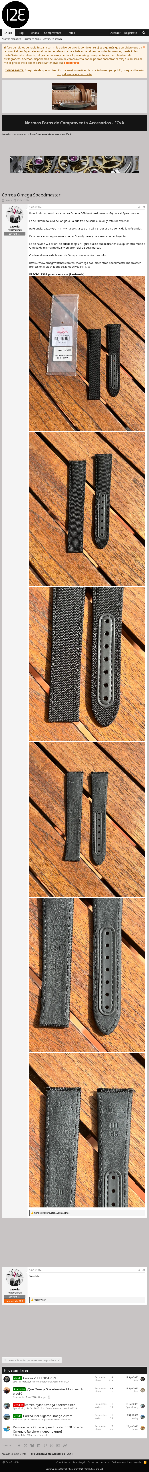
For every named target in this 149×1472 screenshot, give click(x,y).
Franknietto (18, 1397)
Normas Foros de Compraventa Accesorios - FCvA (74, 123)
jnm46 (135, 1429)
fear (136, 1391)
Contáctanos (63, 1462)
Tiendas (34, 32)
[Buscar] (143, 32)
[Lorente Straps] (74, 97)
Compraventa (52, 32)
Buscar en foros (32, 38)
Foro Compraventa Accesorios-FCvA (51, 1381)
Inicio (8, 32)
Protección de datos (98, 1462)
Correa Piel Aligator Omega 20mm (48, 1416)
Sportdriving (19, 1408)
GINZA (16, 1435)
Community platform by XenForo (74, 1468)
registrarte (71, 62)
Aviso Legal (79, 1462)
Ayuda (137, 1462)
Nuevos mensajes (11, 38)
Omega (42, 1397)
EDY (15, 1381)
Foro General (40, 1435)
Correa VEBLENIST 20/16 (40, 1378)
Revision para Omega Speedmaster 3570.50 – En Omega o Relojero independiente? (48, 1429)
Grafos (71, 32)
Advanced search (52, 38)
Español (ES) (12, 1462)
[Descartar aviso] (143, 47)
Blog (21, 32)
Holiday (17, 1419)
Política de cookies (122, 1462)
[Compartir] (138, 207)
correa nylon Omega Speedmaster (50, 1405)
